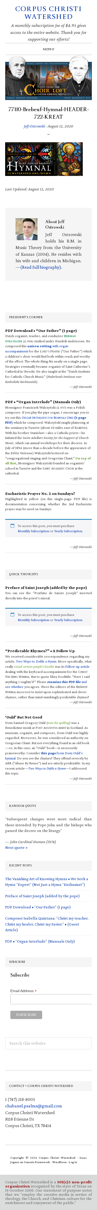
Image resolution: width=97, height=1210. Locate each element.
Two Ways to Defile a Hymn (36, 661)
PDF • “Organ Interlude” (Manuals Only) (40, 941)
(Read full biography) (40, 267)
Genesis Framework (37, 1162)
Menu (48, 49)
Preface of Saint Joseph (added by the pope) (42, 896)
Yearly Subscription (68, 531)
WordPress (59, 1162)
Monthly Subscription (33, 531)
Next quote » (16, 847)
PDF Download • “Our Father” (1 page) (38, 907)
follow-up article (77, 666)
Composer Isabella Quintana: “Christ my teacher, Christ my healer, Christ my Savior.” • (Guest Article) (46, 924)
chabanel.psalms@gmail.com (33, 1105)
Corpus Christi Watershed (48, 12)
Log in (73, 1162)
